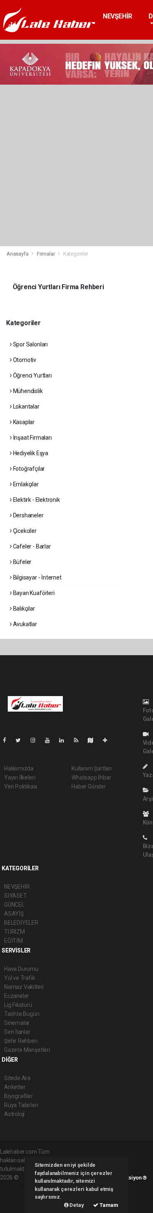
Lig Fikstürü (18, 1005)
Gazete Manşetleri (27, 1050)
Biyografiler (18, 1096)
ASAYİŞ (14, 913)
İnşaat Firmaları (32, 437)
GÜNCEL (14, 904)
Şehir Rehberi (21, 1041)
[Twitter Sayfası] (21, 740)
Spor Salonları (30, 344)
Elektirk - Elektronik (36, 499)
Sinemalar (17, 1023)
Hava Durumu (21, 969)
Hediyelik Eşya (30, 453)
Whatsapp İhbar (91, 777)
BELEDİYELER (21, 922)
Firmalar (46, 254)
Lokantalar (26, 406)
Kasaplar (23, 422)
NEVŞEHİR (117, 16)
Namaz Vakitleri (24, 987)
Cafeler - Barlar (31, 546)
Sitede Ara (17, 1078)
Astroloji (14, 1114)
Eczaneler (16, 996)
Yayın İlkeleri (19, 777)
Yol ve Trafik (19, 978)
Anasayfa (18, 254)
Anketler (14, 1087)
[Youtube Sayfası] (50, 740)
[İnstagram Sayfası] (36, 740)
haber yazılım (17, 1194)
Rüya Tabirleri (21, 1105)
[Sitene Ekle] (108, 740)
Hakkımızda (18, 768)
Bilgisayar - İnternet (37, 577)
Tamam (108, 1205)
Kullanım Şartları (91, 768)
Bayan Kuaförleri (33, 593)
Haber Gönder (88, 786)
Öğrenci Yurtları (32, 375)
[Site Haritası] (94, 740)
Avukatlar (24, 624)
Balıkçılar (23, 608)
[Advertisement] (76, 165)
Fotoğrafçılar (28, 468)
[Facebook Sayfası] (8, 740)
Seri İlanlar (17, 1032)
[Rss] (79, 740)
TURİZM (14, 931)
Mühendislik (27, 391)
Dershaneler (28, 515)
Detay (76, 1205)
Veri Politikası (20, 786)
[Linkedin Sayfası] (65, 740)
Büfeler (21, 562)
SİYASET (15, 895)
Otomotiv (24, 360)
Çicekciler (24, 531)
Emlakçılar (25, 484)
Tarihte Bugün (22, 1014)
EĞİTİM (13, 940)
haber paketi (15, 1186)
